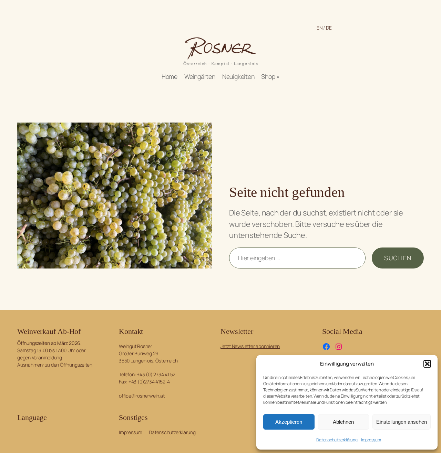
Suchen (397, 258)
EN (319, 27)
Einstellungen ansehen (401, 422)
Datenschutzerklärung (337, 440)
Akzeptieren (288, 422)
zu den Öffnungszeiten (68, 364)
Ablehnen (343, 422)
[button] (427, 363)
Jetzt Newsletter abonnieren (250, 346)
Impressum (371, 440)
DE (329, 27)
